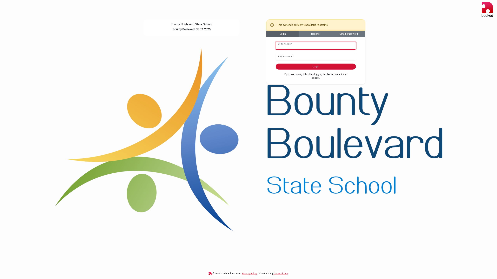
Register (315, 34)
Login (283, 34)
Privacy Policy (249, 273)
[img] (210, 273)
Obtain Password (349, 34)
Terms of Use (281, 273)
